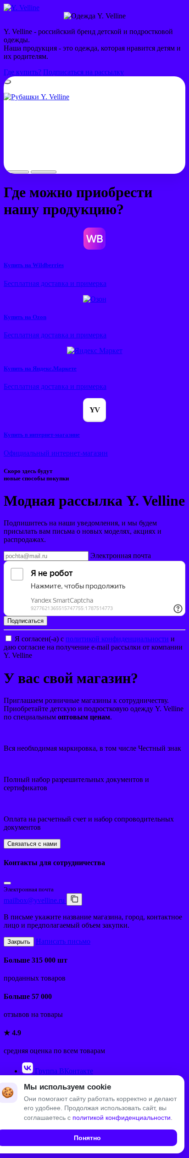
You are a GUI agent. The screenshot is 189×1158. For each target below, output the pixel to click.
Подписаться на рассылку (83, 72)
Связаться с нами (32, 843)
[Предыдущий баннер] (16, 172)
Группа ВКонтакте (63, 1071)
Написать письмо (63, 941)
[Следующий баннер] (43, 172)
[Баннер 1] (7, 82)
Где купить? (22, 72)
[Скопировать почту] (74, 899)
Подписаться (25, 620)
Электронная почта (120, 555)
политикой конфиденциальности (117, 639)
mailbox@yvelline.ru (35, 900)
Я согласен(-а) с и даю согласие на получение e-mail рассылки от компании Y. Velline (93, 647)
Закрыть (18, 941)
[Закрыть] (7, 883)
